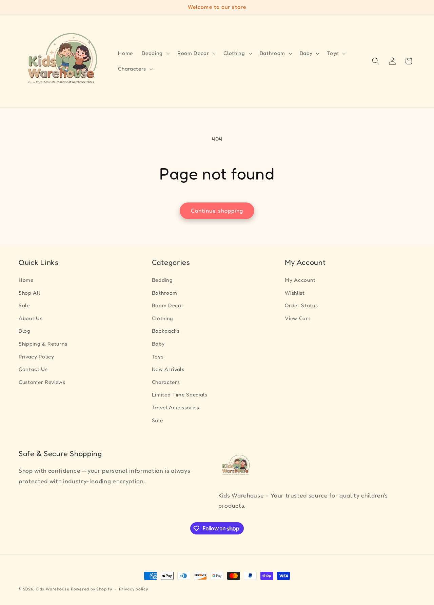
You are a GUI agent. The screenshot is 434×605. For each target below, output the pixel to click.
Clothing (162, 318)
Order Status (301, 305)
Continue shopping (217, 210)
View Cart (297, 318)
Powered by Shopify (91, 588)
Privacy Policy (36, 356)
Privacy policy (133, 588)
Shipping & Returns (43, 343)
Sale (24, 305)
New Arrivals (168, 369)
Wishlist (294, 292)
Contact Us (33, 369)
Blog (25, 331)
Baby (158, 343)
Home (26, 279)
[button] (155, 53)
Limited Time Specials (180, 394)
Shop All (29, 292)
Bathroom (164, 292)
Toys (158, 356)
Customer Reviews (42, 381)
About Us (30, 318)
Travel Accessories (175, 407)
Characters (166, 381)
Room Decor (168, 305)
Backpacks (166, 331)
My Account (300, 279)
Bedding (162, 279)
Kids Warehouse (53, 588)
